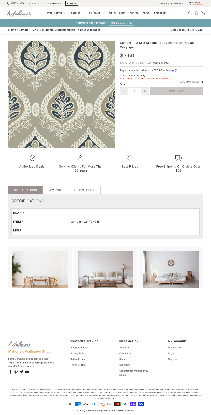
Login (171, 353)
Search (123, 359)
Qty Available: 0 (191, 82)
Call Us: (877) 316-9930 (187, 29)
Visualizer (72, 3)
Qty (122, 83)
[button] (56, 13)
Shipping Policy (79, 347)
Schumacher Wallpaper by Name (133, 372)
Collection (124, 364)
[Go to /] (19, 13)
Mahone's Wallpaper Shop (99, 411)
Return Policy (77, 359)
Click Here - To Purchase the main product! (146, 78)
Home (12, 29)
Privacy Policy (78, 353)
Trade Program (53, 3)
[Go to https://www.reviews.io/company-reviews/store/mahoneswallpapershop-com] (196, 3)
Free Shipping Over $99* (171, 3)
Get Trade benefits (158, 62)
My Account (174, 347)
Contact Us (35, 3)
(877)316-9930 (17, 3)
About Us (124, 347)
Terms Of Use (77, 364)
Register (173, 359)
